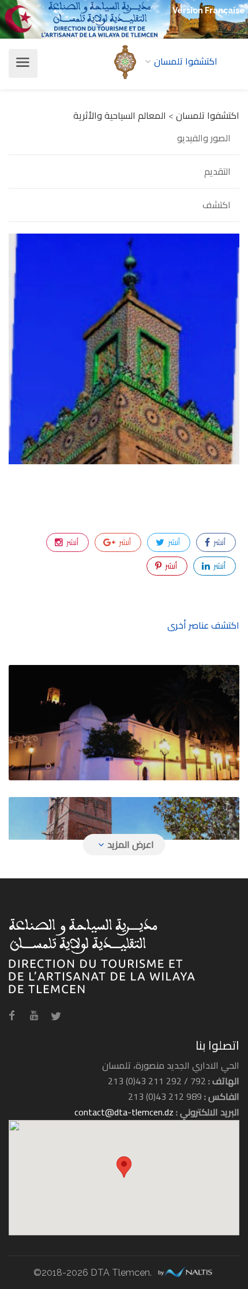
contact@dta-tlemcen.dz (124, 1112)
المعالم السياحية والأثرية (119, 115)
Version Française (208, 10)
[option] (124, 349)
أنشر (219, 542)
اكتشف (216, 204)
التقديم (217, 171)
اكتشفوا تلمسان (207, 115)
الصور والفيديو (204, 138)
